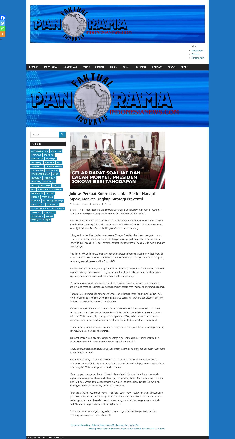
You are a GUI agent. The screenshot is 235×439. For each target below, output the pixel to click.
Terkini (49, 212)
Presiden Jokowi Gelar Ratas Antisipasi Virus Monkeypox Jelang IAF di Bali (105, 425)
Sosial (126, 67)
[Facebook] (2, 17)
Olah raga (156, 67)
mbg (56, 174)
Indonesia (37, 166)
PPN (41, 205)
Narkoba (36, 178)
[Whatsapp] (2, 28)
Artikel (184, 67)
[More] (2, 34)
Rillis (60, 209)
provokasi (52, 205)
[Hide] (1, 39)
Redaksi (195, 54)
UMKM (49, 216)
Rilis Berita (47, 209)
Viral (46, 220)
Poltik (59, 201)
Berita (56, 151)
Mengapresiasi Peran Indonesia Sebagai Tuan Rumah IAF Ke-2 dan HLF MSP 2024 (126, 428)
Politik (86, 67)
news (57, 186)
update (36, 220)
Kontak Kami (197, 50)
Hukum (113, 67)
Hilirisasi (36, 163)
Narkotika (49, 178)
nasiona (36, 182)
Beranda (33, 67)
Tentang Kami (198, 57)
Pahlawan (37, 193)
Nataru (45, 186)
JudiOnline (37, 170)
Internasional (54, 166)
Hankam (51, 159)
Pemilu (35, 197)
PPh (34, 205)
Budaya (171, 67)
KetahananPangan (40, 174)
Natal (35, 186)
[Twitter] (2, 23)
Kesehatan (140, 67)
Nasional (49, 182)
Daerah (49, 155)
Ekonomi (99, 67)
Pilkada (35, 201)
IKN (59, 163)
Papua (50, 193)
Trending (37, 216)
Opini (57, 189)
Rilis (34, 209)
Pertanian (47, 197)
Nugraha (96, 204)
